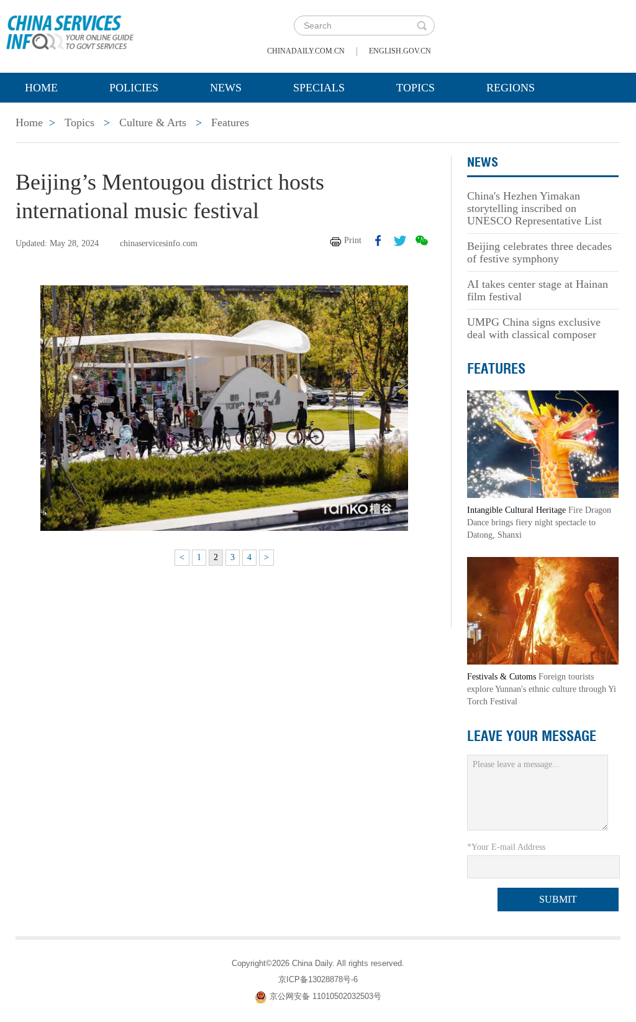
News (226, 87)
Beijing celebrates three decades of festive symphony (539, 252)
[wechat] (422, 240)
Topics (415, 87)
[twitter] (400, 240)
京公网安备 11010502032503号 (325, 996)
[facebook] (378, 240)
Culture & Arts (152, 122)
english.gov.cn (400, 51)
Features (230, 122)
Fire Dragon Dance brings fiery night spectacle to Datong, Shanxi (539, 522)
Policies (133, 87)
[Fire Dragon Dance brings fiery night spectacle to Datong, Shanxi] (543, 443)
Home (41, 87)
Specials (319, 87)
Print (352, 240)
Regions (510, 87)
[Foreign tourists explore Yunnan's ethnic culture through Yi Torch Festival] (543, 610)
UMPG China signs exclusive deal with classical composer (534, 328)
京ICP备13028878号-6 (318, 979)
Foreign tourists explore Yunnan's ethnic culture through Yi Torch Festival (541, 689)
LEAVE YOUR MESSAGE (531, 736)
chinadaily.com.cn (306, 51)
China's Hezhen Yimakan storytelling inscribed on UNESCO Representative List (534, 208)
